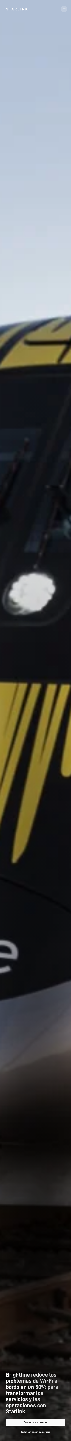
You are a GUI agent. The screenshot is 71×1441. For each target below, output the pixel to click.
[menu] (64, 9)
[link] (17, 9)
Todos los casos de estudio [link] (35, 1432)
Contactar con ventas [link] (35, 1422)
